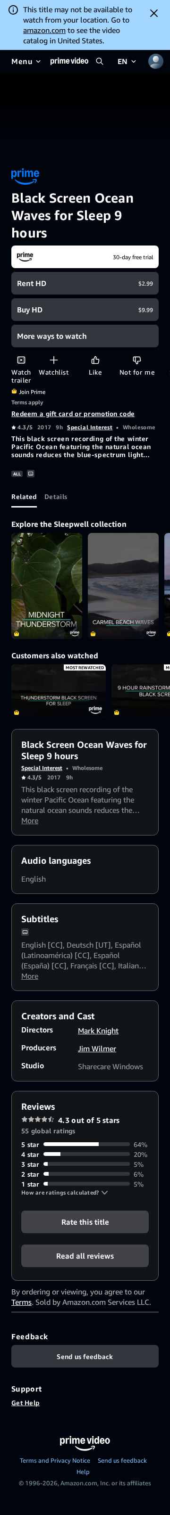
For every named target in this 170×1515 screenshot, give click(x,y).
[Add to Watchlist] (53, 360)
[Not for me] (136, 360)
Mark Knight (98, 1030)
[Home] (69, 61)
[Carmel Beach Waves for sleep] (123, 586)
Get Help (25, 1403)
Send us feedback (122, 1460)
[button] (64, 1193)
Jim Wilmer (97, 1048)
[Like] (95, 360)
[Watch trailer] (21, 360)
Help (83, 1471)
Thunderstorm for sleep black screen (58, 691)
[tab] (24, 496)
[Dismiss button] (154, 13)
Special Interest (89, 427)
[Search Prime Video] (99, 61)
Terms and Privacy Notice (55, 1460)
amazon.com (44, 30)
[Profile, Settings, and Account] (155, 61)
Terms (21, 1302)
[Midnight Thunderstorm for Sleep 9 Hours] (46, 586)
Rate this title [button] (85, 1221)
